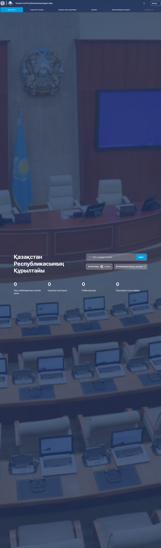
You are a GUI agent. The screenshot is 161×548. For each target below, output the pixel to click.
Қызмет (94, 10)
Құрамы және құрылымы (67, 10)
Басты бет (12, 10)
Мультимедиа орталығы (121, 10)
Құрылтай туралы (36, 10)
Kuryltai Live (149, 10)
